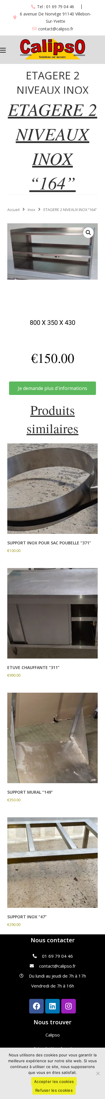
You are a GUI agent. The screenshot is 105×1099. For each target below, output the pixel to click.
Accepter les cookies (54, 1081)
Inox (31, 209)
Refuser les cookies (54, 1090)
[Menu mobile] (3, 49)
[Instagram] (68, 1006)
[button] (88, 232)
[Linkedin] (52, 1006)
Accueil (13, 209)
